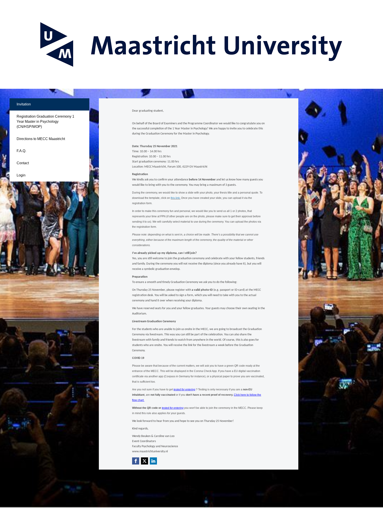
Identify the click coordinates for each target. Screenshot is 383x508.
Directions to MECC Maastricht (41, 139)
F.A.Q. (21, 151)
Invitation (24, 104)
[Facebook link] (135, 461)
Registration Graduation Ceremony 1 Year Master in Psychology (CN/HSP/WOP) (45, 121)
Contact (23, 163)
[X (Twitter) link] (144, 461)
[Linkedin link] (153, 461)
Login (21, 175)
